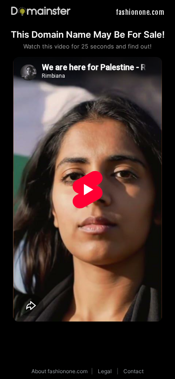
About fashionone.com (59, 371)
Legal (105, 371)
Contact (133, 371)
